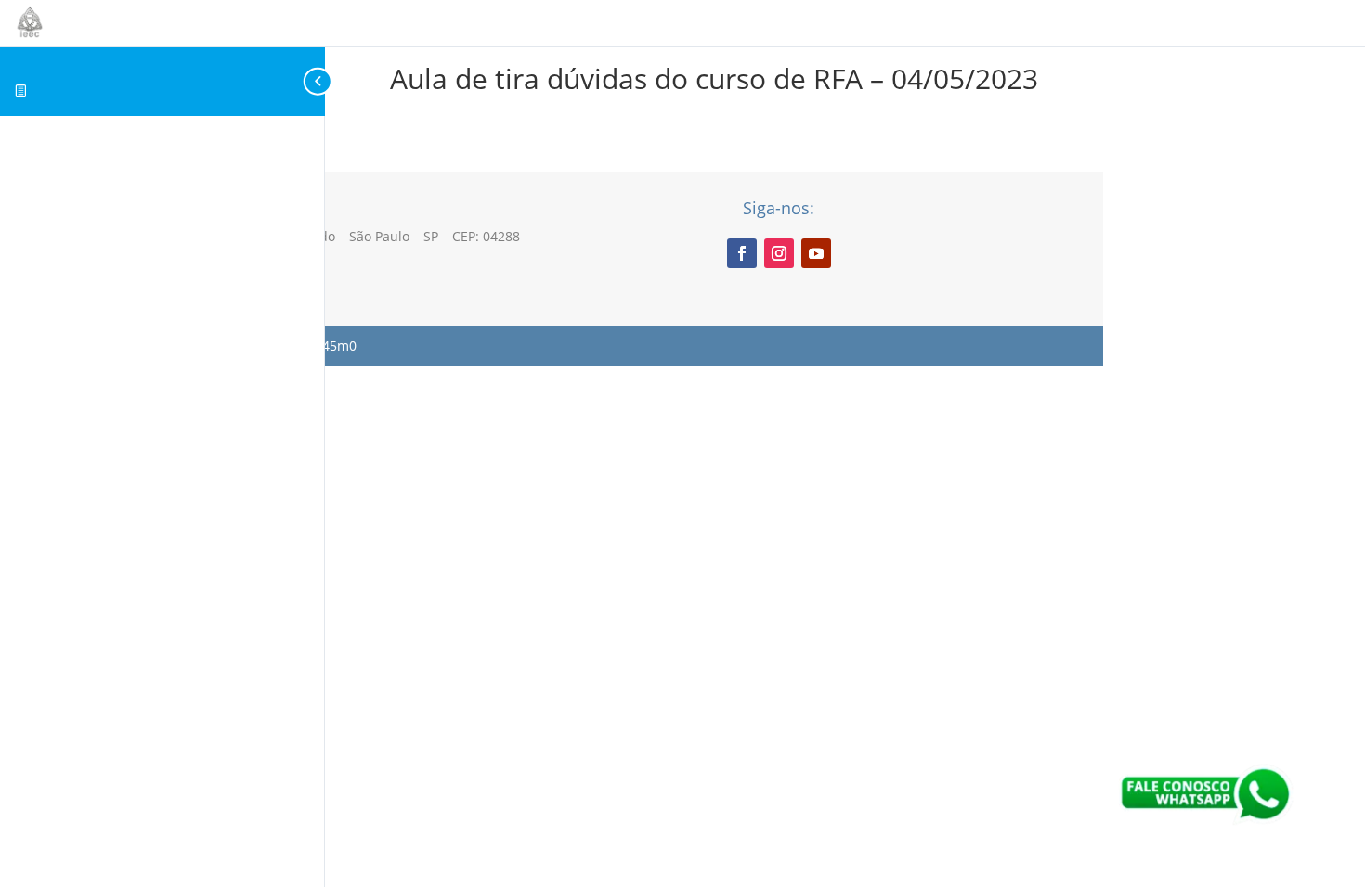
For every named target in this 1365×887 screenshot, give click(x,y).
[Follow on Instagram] (779, 253)
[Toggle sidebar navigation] (319, 81)
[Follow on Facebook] (742, 253)
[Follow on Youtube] (816, 253)
